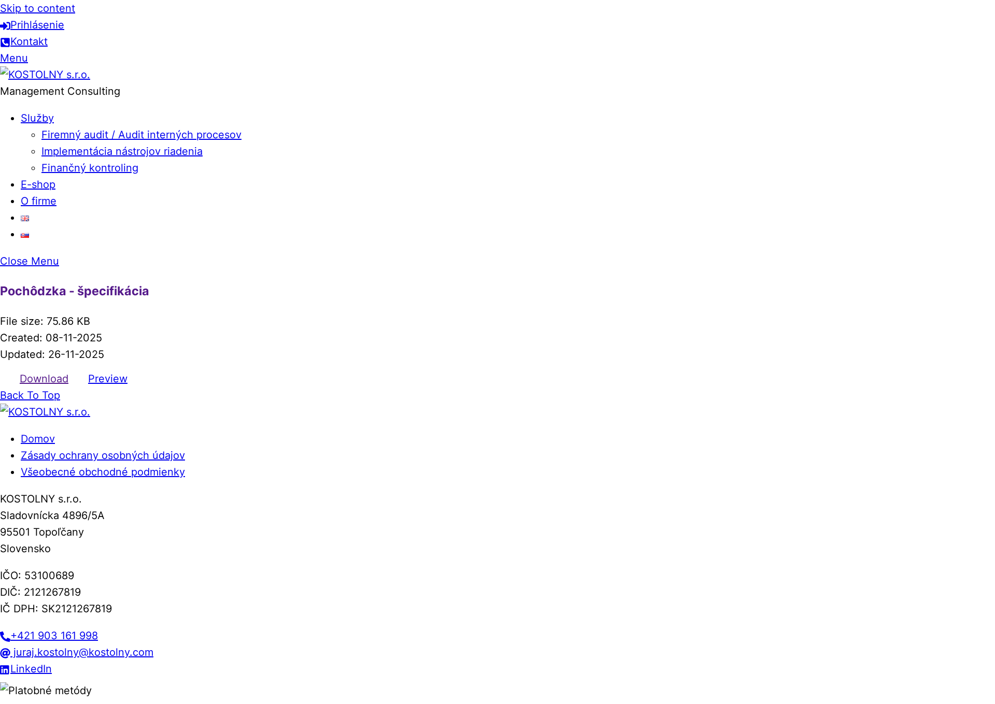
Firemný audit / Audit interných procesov (141, 134)
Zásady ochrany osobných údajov (103, 455)
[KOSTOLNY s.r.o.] (45, 74)
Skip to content (37, 8)
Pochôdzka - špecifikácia (74, 290)
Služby (37, 118)
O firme (38, 201)
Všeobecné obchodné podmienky (103, 472)
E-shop (38, 184)
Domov (38, 439)
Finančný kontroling (89, 168)
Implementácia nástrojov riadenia (122, 151)
